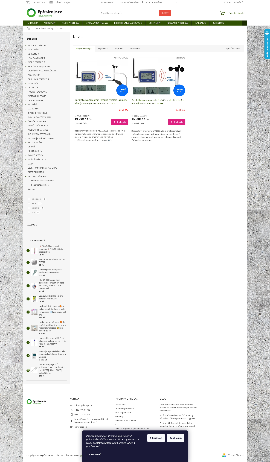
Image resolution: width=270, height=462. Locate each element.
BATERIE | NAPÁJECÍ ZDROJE (41, 138)
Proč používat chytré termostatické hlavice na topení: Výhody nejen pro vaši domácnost (178, 407)
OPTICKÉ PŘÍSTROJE (37, 113)
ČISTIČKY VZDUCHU (37, 121)
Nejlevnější (103, 48)
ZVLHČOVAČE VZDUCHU (38, 125)
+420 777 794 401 (82, 410)
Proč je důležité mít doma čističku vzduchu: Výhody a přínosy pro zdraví (177, 425)
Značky (31, 189)
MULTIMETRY (34, 75)
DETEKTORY (34, 87)
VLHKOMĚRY (33, 54)
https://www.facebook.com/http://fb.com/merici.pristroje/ (91, 421)
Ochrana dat (107, 2)
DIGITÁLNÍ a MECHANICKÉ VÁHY (42, 70)
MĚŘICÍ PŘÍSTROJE (36, 62)
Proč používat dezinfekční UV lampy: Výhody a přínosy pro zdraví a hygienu (177, 417)
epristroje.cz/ (81, 427)
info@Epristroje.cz (83, 405)
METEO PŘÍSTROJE (37, 96)
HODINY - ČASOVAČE (37, 92)
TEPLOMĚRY (33, 49)
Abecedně (135, 48)
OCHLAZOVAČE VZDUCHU (39, 134)
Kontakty (119, 416)
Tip (35, 212)
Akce (36, 203)
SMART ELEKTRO (36, 172)
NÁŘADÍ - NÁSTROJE (37, 159)
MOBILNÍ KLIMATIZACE (38, 130)
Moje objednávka (154, 2)
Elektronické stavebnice (42, 180)
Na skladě (38, 199)
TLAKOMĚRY (34, 83)
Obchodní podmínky (129, 2)
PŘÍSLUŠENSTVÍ (35, 151)
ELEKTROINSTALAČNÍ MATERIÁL (42, 168)
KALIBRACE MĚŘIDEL (37, 45)
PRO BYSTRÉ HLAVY (37, 176)
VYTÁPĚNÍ (32, 104)
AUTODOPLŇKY (35, 142)
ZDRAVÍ (31, 146)
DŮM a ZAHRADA (35, 100)
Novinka (37, 208)
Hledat (165, 13)
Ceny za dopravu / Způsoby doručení (132, 428)
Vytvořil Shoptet (236, 455)
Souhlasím (176, 438)
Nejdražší (119, 48)
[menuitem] (32, 23)
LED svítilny (33, 108)
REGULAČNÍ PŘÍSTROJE (38, 79)
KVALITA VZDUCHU (36, 58)
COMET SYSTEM (35, 155)
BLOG (117, 424)
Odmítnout (156, 438)
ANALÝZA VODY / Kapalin (39, 66)
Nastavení (94, 454)
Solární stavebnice (40, 185)
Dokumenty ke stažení (125, 420)
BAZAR (31, 163)
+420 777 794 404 (82, 414)
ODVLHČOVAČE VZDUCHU (39, 117)
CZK (226, 2)
